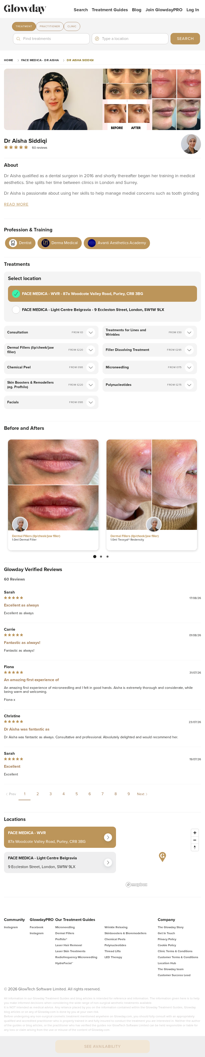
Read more (16, 204)
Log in (192, 9)
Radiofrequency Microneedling (76, 957)
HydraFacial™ (64, 963)
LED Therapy (113, 957)
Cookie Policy (167, 945)
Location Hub (167, 963)
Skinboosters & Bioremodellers (125, 933)
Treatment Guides (110, 9)
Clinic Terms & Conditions (175, 951)
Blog (137, 9)
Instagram (11, 927)
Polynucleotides (115, 945)
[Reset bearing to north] (194, 847)
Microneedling (65, 927)
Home (8, 60)
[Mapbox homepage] (137, 885)
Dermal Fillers (64, 933)
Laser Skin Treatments (70, 951)
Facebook (36, 927)
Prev (12, 794)
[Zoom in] (194, 832)
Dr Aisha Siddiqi (80, 60)
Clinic (72, 26)
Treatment (24, 26)
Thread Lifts (112, 951)
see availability (102, 1046)
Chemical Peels (115, 939)
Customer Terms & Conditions (178, 957)
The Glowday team (171, 969)
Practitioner (50, 26)
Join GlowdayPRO (164, 9)
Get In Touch (166, 933)
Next (140, 794)
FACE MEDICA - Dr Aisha (40, 60)
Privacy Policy (167, 939)
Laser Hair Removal (68, 945)
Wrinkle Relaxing (116, 927)
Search (81, 9)
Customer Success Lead (174, 975)
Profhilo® (61, 939)
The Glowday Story (171, 927)
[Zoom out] (194, 840)
